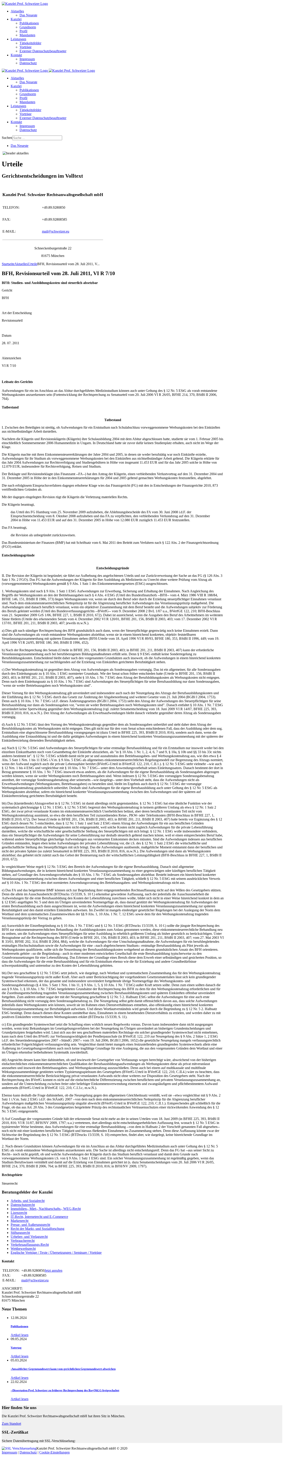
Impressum (27, 59)
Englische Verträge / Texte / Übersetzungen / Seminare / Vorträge (56, 1252)
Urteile (32, 264)
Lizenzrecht (19, 1213)
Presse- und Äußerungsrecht (30, 1225)
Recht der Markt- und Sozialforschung (37, 1229)
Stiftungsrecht (20, 1232)
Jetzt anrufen (53, 1270)
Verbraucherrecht (23, 1240)
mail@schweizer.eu (55, 231)
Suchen (7, 138)
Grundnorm (28, 27)
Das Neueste (28, 15)
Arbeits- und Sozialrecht (28, 1201)
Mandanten (27, 35)
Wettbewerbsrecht (23, 1248)
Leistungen (18, 39)
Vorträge (26, 47)
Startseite (8, 264)
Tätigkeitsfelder (30, 43)
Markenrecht (19, 1221)
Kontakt (16, 55)
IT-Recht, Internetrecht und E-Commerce (39, 1217)
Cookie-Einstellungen (54, 1452)
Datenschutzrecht (23, 1205)
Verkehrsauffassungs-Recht (30, 1244)
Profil (23, 31)
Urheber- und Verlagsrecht (29, 1236)
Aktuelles (17, 11)
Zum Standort (11, 1423)
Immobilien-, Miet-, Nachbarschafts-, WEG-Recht (46, 1209)
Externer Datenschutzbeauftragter (43, 51)
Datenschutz (28, 63)
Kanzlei (16, 19)
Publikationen (29, 23)
